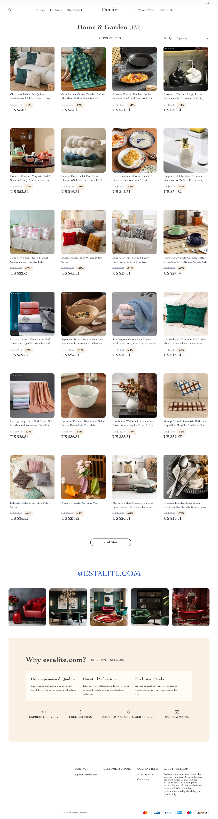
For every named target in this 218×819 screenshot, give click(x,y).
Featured (166, 10)
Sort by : (168, 38)
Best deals (75, 10)
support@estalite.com (86, 775)
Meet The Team (145, 775)
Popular (56, 10)
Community (143, 779)
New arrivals (144, 10)
